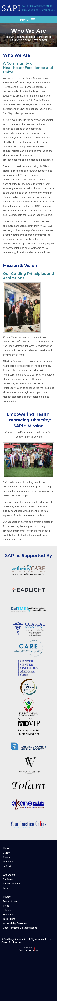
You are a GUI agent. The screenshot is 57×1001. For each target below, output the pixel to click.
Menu (24, 19)
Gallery (6, 852)
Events (6, 857)
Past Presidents (11, 883)
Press (6, 905)
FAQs (5, 888)
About (28, 39)
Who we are (9, 874)
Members (8, 861)
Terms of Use (10, 901)
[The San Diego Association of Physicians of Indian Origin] (28, 8)
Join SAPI (8, 866)
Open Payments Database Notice (20, 927)
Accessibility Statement (15, 923)
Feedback (8, 914)
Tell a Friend (9, 919)
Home (6, 848)
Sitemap (7, 910)
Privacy (7, 896)
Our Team (8, 879)
